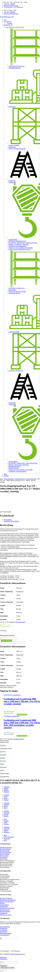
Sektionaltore (4, 906)
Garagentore (3, 913)
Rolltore (2, 903)
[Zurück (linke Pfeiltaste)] (0, 971)
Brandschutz (3, 928)
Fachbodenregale (20, 479)
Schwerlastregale (9, 479)
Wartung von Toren (5, 915)
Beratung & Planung (6, 898)
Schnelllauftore (4, 905)
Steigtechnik (3, 931)
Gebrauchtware (4, 935)
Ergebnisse (4, 965)
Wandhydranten (4, 854)
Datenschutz (3, 959)
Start (1, 479)
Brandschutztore (5, 851)
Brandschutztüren (5, 849)
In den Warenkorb (6, 640)
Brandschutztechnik (6, 847)
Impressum (3, 957)
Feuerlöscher (4, 857)
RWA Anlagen (4, 856)
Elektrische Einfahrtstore (7, 908)
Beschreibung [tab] (8, 519)
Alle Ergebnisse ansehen (7, 967)
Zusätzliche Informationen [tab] (11, 521)
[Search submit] (0, 964)
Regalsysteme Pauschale (7, 635)
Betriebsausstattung (5, 933)
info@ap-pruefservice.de (17, 954)
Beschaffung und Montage (8, 900)
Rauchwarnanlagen (5, 852)
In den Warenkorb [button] (22, 714)
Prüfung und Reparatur (6, 901)
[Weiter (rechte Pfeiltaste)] (2, 971)
